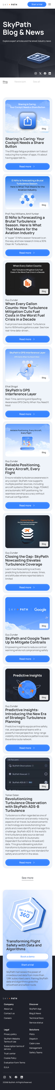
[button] (49, 4)
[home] (10, 4)
